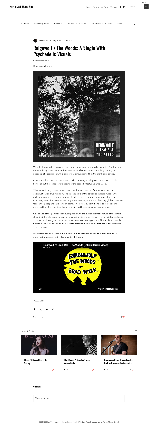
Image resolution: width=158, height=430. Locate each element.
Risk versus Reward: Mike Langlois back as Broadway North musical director (118, 361)
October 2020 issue (76, 23)
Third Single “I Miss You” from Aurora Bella (77, 361)
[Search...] (146, 6)
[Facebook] (120, 7)
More (119, 23)
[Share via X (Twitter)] (40, 309)
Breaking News (41, 23)
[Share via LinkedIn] (46, 309)
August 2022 (38, 301)
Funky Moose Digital (111, 422)
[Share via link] (52, 309)
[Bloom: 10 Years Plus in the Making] (39, 345)
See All (134, 331)
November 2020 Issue (101, 23)
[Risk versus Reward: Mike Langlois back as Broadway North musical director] (119, 345)
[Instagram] (124, 7)
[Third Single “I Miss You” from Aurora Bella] (79, 345)
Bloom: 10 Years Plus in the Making (35, 361)
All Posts (25, 23)
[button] (134, 24)
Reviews (58, 23)
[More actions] (123, 40)
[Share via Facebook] (34, 309)
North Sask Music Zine (21, 7)
